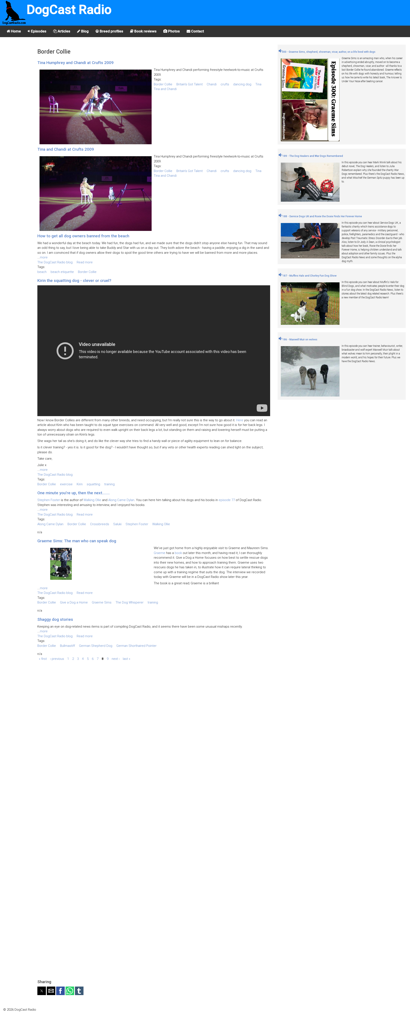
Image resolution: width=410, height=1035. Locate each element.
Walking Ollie (92, 500)
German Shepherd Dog (95, 646)
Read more (85, 262)
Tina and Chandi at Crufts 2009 (65, 149)
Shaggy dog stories (55, 619)
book (178, 553)
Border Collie (163, 84)
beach (42, 272)
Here (239, 420)
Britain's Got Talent (189, 84)
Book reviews (145, 31)
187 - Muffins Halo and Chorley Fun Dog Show (309, 275)
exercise (66, 484)
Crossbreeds (99, 524)
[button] (41, 991)
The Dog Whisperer (130, 602)
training (109, 484)
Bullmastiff (67, 646)
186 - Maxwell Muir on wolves (299, 339)
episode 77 (227, 500)
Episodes (38, 31)
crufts (225, 84)
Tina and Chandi (165, 89)
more (44, 257)
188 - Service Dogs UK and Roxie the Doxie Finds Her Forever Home (322, 216)
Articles (63, 31)
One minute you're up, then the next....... (73, 492)
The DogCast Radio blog (55, 262)
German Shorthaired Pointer (136, 646)
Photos (173, 31)
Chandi (212, 84)
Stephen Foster (48, 500)
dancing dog (242, 84)
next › (116, 658)
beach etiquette (62, 272)
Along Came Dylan (121, 500)
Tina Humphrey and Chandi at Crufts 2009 (75, 62)
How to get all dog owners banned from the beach (83, 235)
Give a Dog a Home (74, 602)
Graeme (159, 553)
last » (126, 658)
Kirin (80, 484)
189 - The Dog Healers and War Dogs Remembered (312, 156)
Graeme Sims (101, 602)
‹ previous (57, 658)
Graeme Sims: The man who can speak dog (76, 540)
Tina (258, 84)
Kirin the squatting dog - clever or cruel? (74, 280)
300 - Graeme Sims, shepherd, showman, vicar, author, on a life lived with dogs (328, 51)
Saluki (117, 524)
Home (15, 31)
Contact (197, 31)
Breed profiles (111, 31)
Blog (84, 31)
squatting (93, 484)
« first (43, 658)
